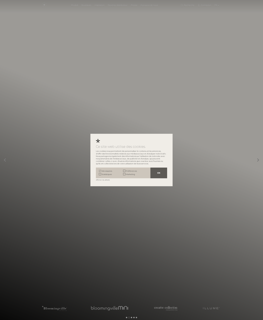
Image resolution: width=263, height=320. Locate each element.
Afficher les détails (103, 180)
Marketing (130, 174)
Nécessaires (107, 171)
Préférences (131, 171)
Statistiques (107, 174)
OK (158, 173)
